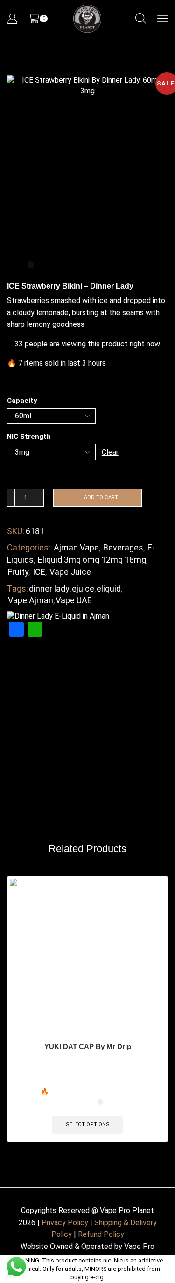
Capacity (22, 400)
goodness (68, 324)
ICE (39, 572)
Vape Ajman (30, 600)
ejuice (83, 588)
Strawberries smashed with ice (57, 300)
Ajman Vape (76, 547)
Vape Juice (70, 572)
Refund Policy (101, 1234)
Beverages (123, 547)
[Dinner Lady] (58, 616)
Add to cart (101, 497)
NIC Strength (29, 436)
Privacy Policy (65, 1222)
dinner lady (49, 588)
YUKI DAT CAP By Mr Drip (87, 1046)
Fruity (18, 572)
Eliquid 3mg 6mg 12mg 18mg (92, 559)
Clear (110, 452)
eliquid (109, 588)
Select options (88, 1124)
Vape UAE (74, 600)
